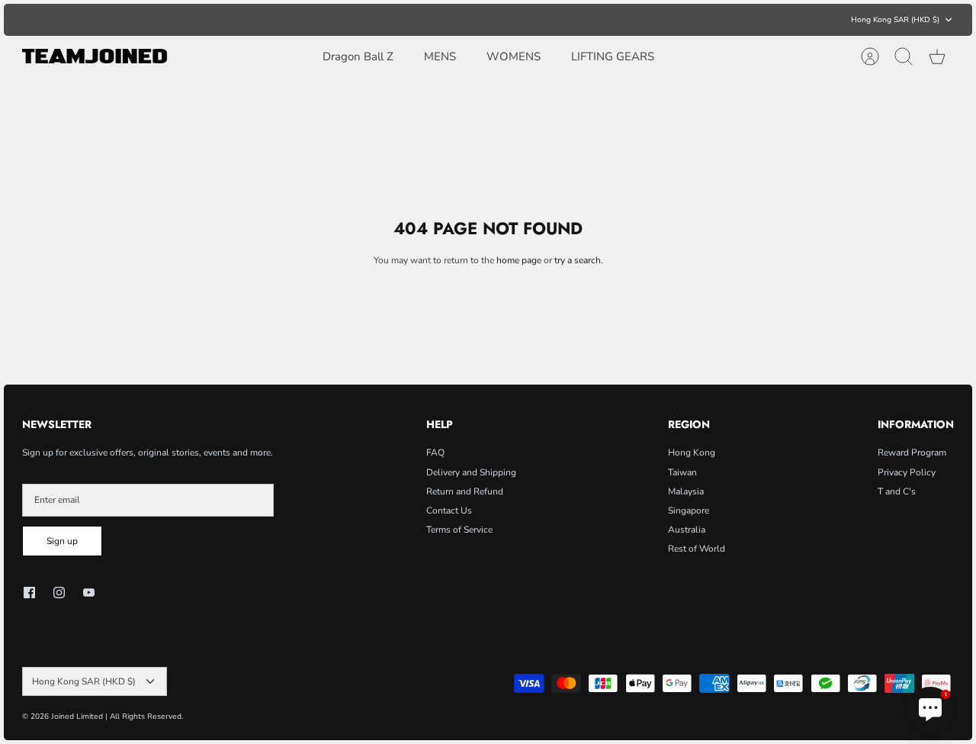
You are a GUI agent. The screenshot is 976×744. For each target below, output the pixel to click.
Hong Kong (691, 452)
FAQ (435, 452)
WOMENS (513, 56)
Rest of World (696, 549)
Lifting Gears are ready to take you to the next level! (488, 21)
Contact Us (449, 510)
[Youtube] (89, 592)
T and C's (897, 491)
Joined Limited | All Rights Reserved (116, 716)
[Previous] (289, 19)
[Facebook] (29, 592)
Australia (686, 529)
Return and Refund (464, 491)
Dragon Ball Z (358, 56)
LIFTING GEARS (612, 56)
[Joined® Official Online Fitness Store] (94, 56)
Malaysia (686, 491)
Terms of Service (459, 529)
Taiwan (682, 472)
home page (518, 260)
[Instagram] (59, 592)
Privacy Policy (907, 472)
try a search (577, 260)
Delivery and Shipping (471, 472)
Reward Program (912, 452)
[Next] (686, 19)
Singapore (688, 510)
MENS (440, 56)
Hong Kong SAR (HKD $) (895, 19)
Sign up (62, 541)
